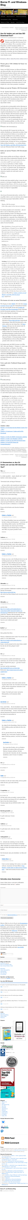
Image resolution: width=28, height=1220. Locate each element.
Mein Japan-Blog (3, 972)
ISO (16, 449)
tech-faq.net (4, 1107)
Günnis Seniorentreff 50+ (5, 970)
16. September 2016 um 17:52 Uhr (7, 655)
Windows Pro (4, 1101)
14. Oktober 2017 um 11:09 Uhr (7, 812)
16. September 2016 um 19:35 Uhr (7, 764)
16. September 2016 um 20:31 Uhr (9, 722)
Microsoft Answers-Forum (20, 1150)
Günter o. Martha (6, 515)
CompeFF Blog (4, 1111)
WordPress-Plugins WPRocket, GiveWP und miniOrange (16, 1175)
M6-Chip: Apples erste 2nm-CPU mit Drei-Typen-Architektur (11, 995)
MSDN (13, 304)
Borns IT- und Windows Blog (6, 964)
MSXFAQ (4, 1110)
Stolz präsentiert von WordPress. (8, 1190)
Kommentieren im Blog (6, 19)
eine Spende (21, 947)
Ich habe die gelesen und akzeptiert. (15, 915)
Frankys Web (4, 1115)
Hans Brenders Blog (5, 1104)
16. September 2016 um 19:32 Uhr (7, 703)
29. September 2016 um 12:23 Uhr (10, 744)
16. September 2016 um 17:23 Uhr (7, 603)
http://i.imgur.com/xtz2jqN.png (8, 592)
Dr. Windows (4, 1114)
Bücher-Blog (2, 968)
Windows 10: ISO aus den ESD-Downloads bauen (12, 440)
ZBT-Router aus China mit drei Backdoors (16, 1161)
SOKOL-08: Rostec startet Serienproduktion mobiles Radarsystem (12, 990)
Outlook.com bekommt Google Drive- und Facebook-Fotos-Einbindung (21, 29)
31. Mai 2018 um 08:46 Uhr (6, 838)
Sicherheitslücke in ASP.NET (7, 27)
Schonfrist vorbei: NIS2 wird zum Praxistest (12, 1181)
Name (2, 905)
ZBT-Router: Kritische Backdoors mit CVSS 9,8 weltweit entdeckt (12, 1007)
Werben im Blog (3, 1016)
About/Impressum (11, 16)
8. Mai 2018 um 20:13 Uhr (5, 825)
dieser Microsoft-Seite (14, 320)
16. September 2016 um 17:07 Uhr (7, 585)
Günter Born (20, 37)
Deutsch (4, 954)
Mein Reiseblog (3, 971)
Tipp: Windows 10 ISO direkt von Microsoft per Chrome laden (14, 867)
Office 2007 (8, 450)
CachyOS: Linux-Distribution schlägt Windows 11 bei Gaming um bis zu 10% (13, 1001)
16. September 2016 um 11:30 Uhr (7, 539)
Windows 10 (17, 447)
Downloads (7, 449)
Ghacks (3, 1103)
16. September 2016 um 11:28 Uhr (9, 517)
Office (13, 447)
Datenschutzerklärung (21, 16)
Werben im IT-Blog (5, 22)
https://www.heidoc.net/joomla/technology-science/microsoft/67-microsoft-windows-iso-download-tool (11, 610)
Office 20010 (3, 450)
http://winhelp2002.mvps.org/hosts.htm (10, 668)
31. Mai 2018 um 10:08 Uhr (7, 860)
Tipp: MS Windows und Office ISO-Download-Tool (13, 145)
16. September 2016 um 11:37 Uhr (9, 555)
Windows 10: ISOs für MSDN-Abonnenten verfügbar (13, 437)
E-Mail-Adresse (4, 910)
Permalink (24, 451)
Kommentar (3, 887)
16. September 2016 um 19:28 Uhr (9, 679)
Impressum (2, 1013)
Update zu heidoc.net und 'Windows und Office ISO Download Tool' (14, 294)
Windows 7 (19, 450)
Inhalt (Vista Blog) (20, 22)
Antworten (2, 511)
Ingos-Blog (4, 1106)
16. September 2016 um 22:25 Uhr (7, 777)
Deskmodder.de (4, 1112)
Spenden (13, 22)
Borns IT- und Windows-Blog (13, 3)
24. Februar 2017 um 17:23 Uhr (7, 792)
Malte (2, 775)
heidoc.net (12, 449)
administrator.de (5, 1108)
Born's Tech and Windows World (6, 965)
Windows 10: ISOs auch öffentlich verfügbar (11, 438)
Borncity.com (2, 963)
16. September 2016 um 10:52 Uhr (7, 472)
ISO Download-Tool (21, 449)
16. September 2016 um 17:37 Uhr (7, 629)
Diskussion (15, 19)
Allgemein (2, 449)
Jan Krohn (3, 702)
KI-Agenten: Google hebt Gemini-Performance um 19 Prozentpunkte (12, 984)
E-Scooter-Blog (3, 974)
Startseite (3, 16)
